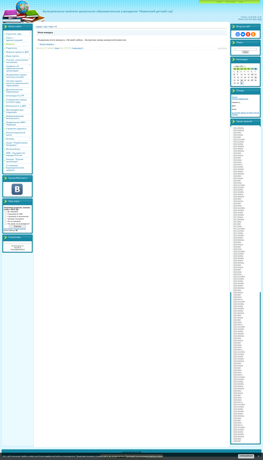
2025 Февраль (238, 416)
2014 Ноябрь (238, 167)
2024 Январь (238, 386)
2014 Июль (237, 162)
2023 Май (237, 368)
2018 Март (237, 242)
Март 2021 (239, 66)
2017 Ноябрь (238, 233)
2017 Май (237, 224)
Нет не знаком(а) (14, 221)
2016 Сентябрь (239, 208)
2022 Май (237, 342)
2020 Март (237, 290)
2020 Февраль (238, 288)
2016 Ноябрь (238, 212)
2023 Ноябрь (238, 381)
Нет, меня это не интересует (18, 224)
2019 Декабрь (238, 283)
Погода (234, 97)
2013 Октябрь (238, 141)
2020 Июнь (237, 297)
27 (252, 80)
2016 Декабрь (238, 215)
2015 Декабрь (238, 192)
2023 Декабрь (238, 384)
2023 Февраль (238, 361)
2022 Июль (237, 347)
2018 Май (237, 247)
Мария (57, 48)
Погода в (240, 99)
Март (51, 26)
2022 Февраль (238, 336)
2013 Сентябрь (239, 139)
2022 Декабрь (238, 358)
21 (256, 77)
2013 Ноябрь (238, 144)
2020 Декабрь (238, 308)
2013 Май (237, 137)
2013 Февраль (238, 130)
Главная (219, 2)
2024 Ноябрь (238, 409)
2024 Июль (237, 400)
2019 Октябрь (238, 279)
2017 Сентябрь (239, 228)
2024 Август (238, 402)
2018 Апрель (238, 244)
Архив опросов (20, 229)
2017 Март (237, 221)
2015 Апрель (238, 178)
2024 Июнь (237, 397)
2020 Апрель (238, 292)
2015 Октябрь (238, 187)
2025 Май (237, 420)
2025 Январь (238, 413)
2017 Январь (238, 217)
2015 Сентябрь (239, 185)
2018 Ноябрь (238, 256)
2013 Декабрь (238, 146)
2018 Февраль (238, 240)
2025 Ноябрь (238, 432)
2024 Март (237, 390)
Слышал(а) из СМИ (15, 214)
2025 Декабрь (238, 434)
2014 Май (237, 157)
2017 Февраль (238, 219)
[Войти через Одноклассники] (253, 34)
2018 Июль (237, 249)
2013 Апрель (238, 135)
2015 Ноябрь (238, 189)
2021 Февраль (238, 313)
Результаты (8, 229)
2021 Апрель (238, 317)
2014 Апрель (238, 155)
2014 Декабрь (238, 169)
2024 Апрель (238, 393)
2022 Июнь (237, 345)
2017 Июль (237, 226)
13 (252, 74)
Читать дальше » (47, 44)
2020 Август (238, 299)
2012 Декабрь (238, 128)
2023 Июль (237, 372)
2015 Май (237, 180)
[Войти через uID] (237, 34)
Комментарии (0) (77, 48)
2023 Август (238, 374)
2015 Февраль (238, 173)
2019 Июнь (237, 272)
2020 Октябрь (238, 304)
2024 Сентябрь (239, 404)
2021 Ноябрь (238, 331)
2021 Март (237, 315)
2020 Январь (238, 285)
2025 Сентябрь (239, 427)
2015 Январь (238, 171)
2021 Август (238, 324)
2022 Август (238, 349)
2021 (45, 26)
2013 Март (237, 132)
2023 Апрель (238, 365)
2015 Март (237, 176)
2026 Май (237, 441)
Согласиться (246, 456)
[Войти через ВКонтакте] (243, 34)
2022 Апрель (238, 340)
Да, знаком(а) (12, 211)
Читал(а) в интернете (15, 219)
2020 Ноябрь (238, 306)
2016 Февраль (238, 196)
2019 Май (237, 269)
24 (242, 80)
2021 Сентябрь (239, 326)
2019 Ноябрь (238, 281)
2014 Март (237, 153)
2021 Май (237, 320)
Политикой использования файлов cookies (144, 456)
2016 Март (237, 199)
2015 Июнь (237, 183)
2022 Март (237, 338)
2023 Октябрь (238, 379)
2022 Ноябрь (238, 356)
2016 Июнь (237, 205)
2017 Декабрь (238, 235)
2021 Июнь (237, 322)
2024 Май (237, 395)
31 (242, 83)
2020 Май (237, 294)
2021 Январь (238, 310)
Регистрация (231, 2)
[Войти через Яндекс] (248, 34)
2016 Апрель (238, 201)
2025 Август (238, 425)
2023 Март (237, 363)
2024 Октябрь (238, 406)
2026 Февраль (238, 436)
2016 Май (237, 203)
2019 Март (237, 265)
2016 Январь (238, 194)
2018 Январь (238, 237)
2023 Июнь (237, 370)
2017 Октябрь (238, 231)
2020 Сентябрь (239, 301)
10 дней (249, 113)
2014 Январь (238, 148)
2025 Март (237, 418)
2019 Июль (237, 274)
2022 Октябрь (238, 354)
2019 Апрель (238, 267)
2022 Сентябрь (239, 352)
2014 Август (238, 164)
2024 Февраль (238, 388)
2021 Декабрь (238, 333)
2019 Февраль (238, 263)
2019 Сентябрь (239, 276)
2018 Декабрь (238, 258)
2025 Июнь (237, 422)
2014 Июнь (237, 160)
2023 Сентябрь (239, 377)
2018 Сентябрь (239, 251)
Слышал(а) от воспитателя (17, 216)
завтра (243, 113)
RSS (259, 19)
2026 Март (237, 438)
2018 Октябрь (238, 253)
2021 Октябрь (238, 329)
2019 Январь (238, 260)
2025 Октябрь (238, 429)
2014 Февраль (238, 151)
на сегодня (236, 113)
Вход (241, 2)
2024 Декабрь (238, 411)
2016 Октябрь (238, 210)
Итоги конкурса (45, 32)
